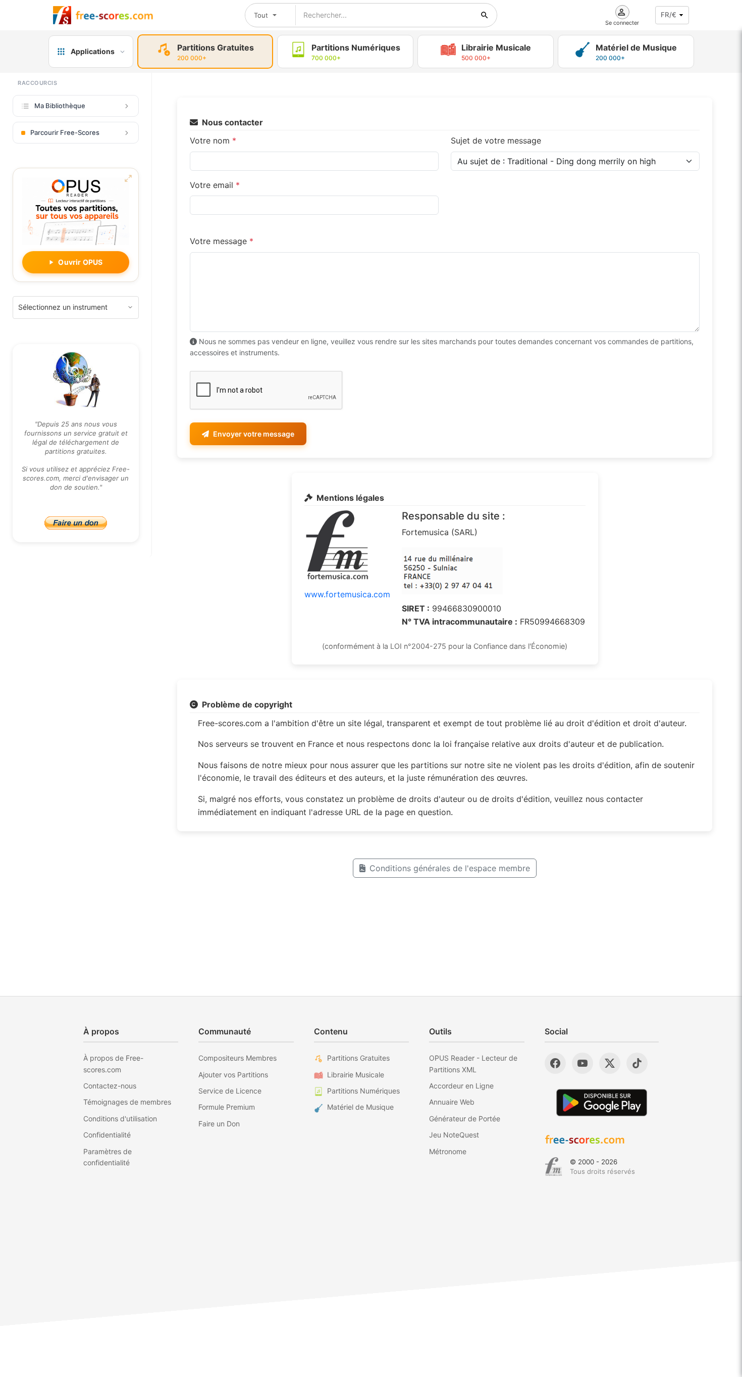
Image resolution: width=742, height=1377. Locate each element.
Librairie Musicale (355, 1074)
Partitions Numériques (363, 1090)
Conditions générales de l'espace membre (449, 868)
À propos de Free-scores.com (113, 1063)
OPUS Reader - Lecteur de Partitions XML (473, 1063)
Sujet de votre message (496, 140)
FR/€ (668, 15)
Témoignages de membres (127, 1102)
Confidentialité (107, 1134)
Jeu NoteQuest (454, 1134)
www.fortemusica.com (347, 594)
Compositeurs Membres (237, 1058)
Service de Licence (229, 1090)
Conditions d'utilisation (120, 1118)
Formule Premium (226, 1107)
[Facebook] (555, 1063)
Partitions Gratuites (358, 1058)
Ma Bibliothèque (59, 106)
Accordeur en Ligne (461, 1085)
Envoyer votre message (253, 434)
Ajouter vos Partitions (233, 1074)
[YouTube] (582, 1063)
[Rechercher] (484, 15)
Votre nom (213, 140)
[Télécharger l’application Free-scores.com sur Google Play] (601, 1102)
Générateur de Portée (464, 1118)
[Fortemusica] (553, 1166)
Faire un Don (219, 1123)
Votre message (221, 241)
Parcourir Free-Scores (64, 132)
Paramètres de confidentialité (107, 1157)
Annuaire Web (451, 1102)
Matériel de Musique (360, 1107)
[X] (609, 1063)
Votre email (215, 185)
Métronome (447, 1151)
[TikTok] (637, 1063)
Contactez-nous (109, 1085)
